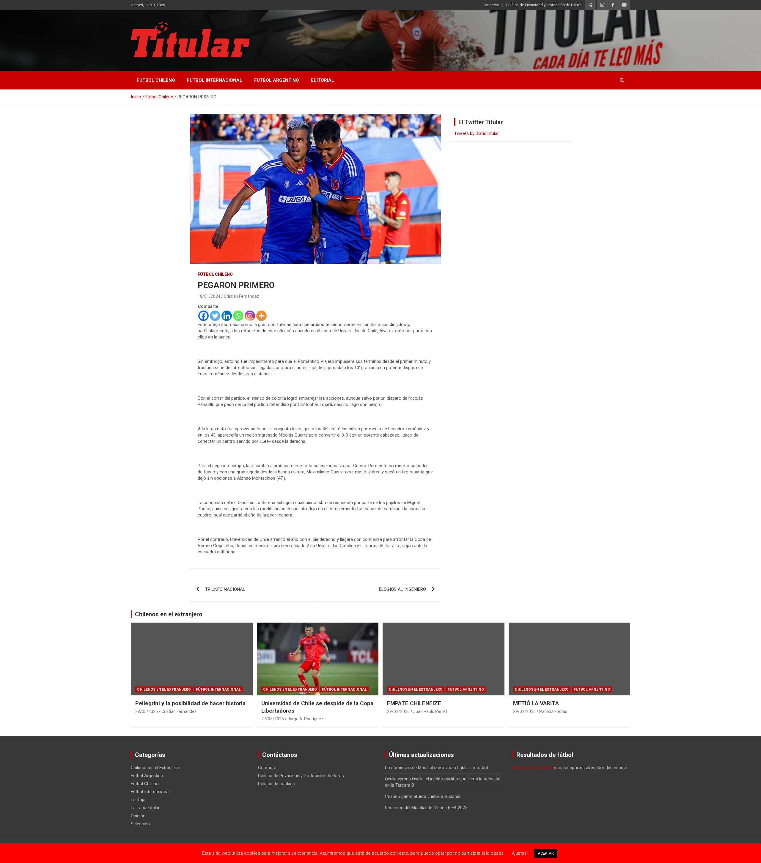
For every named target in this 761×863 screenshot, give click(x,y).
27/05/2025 (272, 718)
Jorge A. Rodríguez (305, 718)
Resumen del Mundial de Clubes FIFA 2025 (426, 807)
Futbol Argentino (276, 80)
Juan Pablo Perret (430, 711)
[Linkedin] (226, 316)
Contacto (491, 5)
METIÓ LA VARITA (536, 703)
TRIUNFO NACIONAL (225, 589)
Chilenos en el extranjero (168, 614)
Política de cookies (276, 783)
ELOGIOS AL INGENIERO (402, 589)
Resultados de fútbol (532, 767)
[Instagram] (250, 316)
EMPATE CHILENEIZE (414, 703)
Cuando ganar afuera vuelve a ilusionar (423, 796)
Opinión (138, 815)
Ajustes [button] (519, 853)
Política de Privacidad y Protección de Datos (543, 5)
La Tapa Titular (145, 807)
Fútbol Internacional (214, 80)
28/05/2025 (146, 711)
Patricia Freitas (553, 711)
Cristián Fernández (241, 296)
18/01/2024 (209, 296)
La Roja (138, 799)
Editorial (322, 80)
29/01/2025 (398, 711)
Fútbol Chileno (156, 80)
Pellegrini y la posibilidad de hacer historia (190, 703)
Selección (140, 823)
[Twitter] (215, 316)
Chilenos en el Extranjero (164, 689)
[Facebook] (203, 316)
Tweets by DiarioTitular (476, 133)
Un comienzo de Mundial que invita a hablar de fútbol (436, 767)
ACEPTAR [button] (546, 853)
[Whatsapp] (238, 316)
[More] (261, 316)
